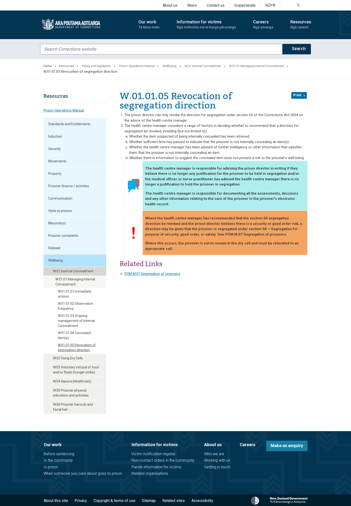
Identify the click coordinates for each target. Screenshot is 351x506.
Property (54, 174)
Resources (66, 66)
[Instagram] (292, 5)
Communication (60, 198)
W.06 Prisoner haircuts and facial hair (73, 407)
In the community (58, 460)
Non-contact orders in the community (163, 460)
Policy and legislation (96, 66)
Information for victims (155, 444)
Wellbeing (169, 66)
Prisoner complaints (63, 236)
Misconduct (57, 223)
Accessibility (202, 500)
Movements (57, 161)
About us (170, 5)
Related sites (173, 500)
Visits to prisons (60, 211)
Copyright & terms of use (114, 500)
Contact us (215, 5)
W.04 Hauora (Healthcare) (72, 381)
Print (297, 95)
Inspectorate (244, 5)
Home (47, 66)
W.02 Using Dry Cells (68, 358)
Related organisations (150, 473)
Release (54, 248)
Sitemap (149, 500)
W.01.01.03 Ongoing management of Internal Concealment (76, 321)
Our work (53, 444)
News (192, 5)
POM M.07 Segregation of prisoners (152, 274)
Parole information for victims (156, 467)
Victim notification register (154, 454)
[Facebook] (286, 5)
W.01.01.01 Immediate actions (74, 293)
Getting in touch (217, 467)
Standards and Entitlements (69, 124)
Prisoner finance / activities (68, 186)
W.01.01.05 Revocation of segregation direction (77, 347)
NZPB (270, 5)
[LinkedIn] (309, 5)
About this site (56, 500)
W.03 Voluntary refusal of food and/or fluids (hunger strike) (76, 369)
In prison (51, 467)
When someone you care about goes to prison (83, 473)
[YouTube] (303, 5)
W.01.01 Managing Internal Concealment (256, 66)
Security (54, 149)
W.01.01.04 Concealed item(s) (74, 335)
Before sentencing (59, 454)
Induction (55, 136)
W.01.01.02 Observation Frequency (75, 306)
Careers (247, 444)
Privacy (80, 500)
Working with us (217, 460)
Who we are (214, 454)
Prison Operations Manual (136, 66)
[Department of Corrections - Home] (85, 24)
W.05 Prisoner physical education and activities (71, 392)
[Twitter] (298, 5)
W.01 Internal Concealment (203, 66)
